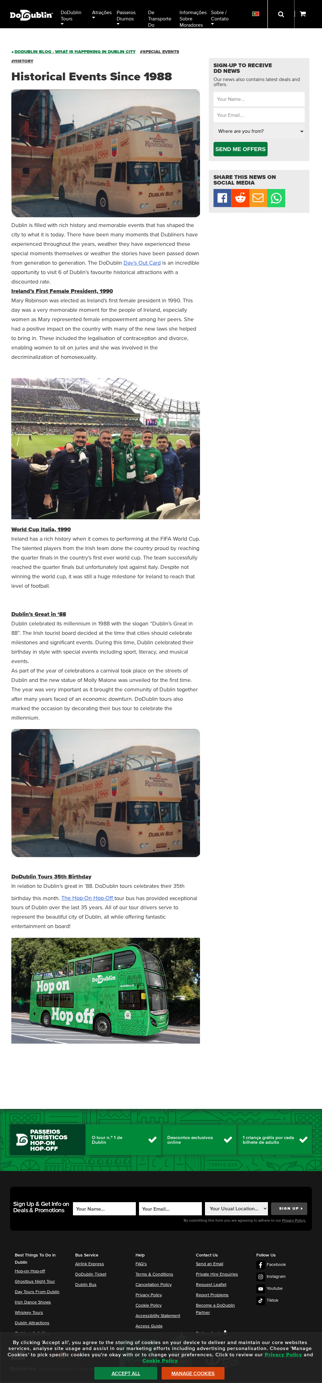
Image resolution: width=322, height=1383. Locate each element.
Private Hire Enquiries (217, 1274)
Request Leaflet (211, 1285)
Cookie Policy (149, 1305)
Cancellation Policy (154, 1285)
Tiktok (272, 1300)
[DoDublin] (31, 5)
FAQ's (141, 1264)
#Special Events (159, 52)
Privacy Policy (149, 1295)
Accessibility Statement (158, 1316)
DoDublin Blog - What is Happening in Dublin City (75, 52)
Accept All (126, 1373)
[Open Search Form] (281, 14)
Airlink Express (89, 1264)
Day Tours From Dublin (37, 1292)
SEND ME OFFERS (240, 149)
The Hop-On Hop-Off (87, 898)
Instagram (276, 1276)
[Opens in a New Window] (240, 205)
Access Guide (149, 1326)
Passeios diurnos (127, 15)
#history (22, 61)
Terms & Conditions (154, 1274)
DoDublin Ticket (90, 1274)
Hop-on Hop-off (30, 1271)
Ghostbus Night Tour (35, 1281)
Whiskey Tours (29, 1312)
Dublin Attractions (32, 1323)
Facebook (276, 1264)
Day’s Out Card (142, 263)
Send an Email (209, 1264)
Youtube (275, 1288)
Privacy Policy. (294, 1221)
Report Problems (212, 1295)
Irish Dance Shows (33, 1302)
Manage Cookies (193, 1373)
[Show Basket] (308, 14)
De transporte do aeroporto (160, 19)
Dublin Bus (86, 1285)
